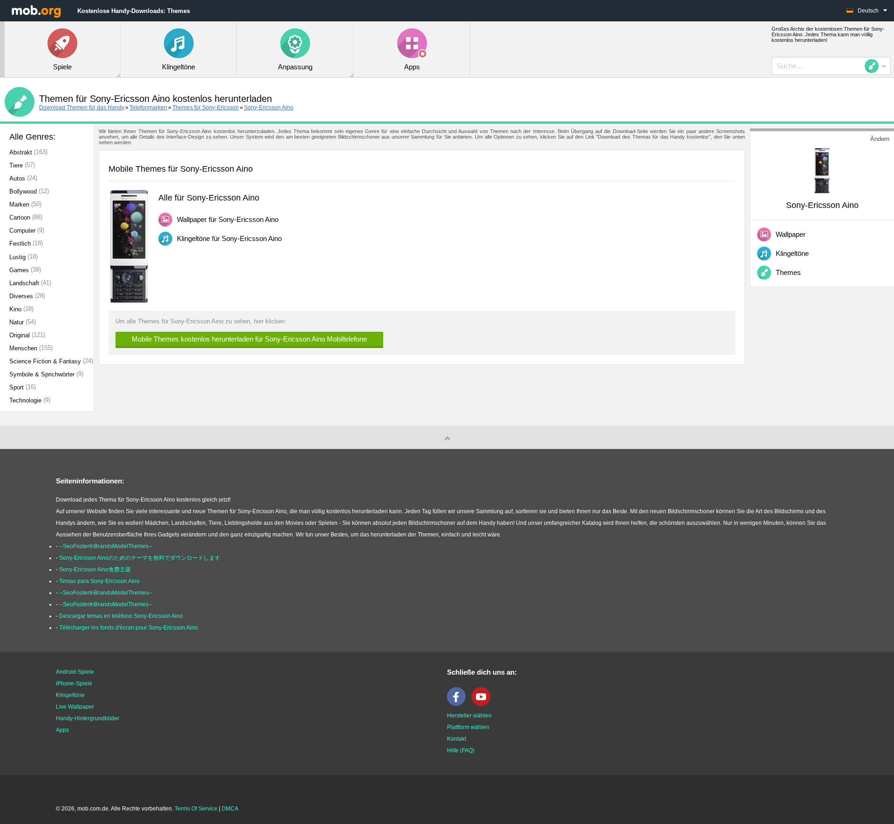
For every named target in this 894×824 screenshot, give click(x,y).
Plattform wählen (468, 727)
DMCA (230, 808)
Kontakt (456, 739)
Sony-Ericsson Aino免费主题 (95, 569)
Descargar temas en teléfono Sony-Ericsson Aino (121, 616)
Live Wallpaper (75, 706)
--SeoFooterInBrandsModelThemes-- (105, 546)
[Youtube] (483, 704)
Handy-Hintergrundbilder (87, 718)
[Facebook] (458, 704)
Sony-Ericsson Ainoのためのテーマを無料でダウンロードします (139, 558)
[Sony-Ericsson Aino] (822, 170)
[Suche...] (874, 66)
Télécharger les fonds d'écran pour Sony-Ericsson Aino (128, 627)
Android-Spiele (75, 672)
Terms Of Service (196, 808)
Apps (62, 730)
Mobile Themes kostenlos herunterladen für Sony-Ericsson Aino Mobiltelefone (249, 339)
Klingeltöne (70, 695)
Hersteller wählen (469, 715)
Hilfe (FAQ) (460, 750)
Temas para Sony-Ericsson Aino (99, 581)
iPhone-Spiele (74, 683)
